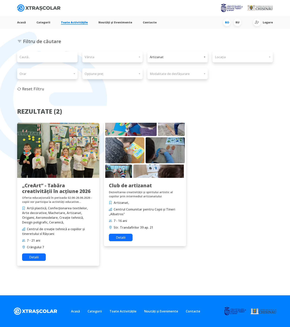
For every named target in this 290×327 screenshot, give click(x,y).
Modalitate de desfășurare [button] (170, 74)
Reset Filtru (32, 88)
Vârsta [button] (89, 57)
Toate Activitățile (74, 22)
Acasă (21, 22)
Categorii (43, 22)
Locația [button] (220, 57)
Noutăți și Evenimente (115, 22)
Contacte (150, 22)
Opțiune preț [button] (94, 74)
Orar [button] (23, 74)
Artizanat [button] (157, 57)
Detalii (34, 257)
